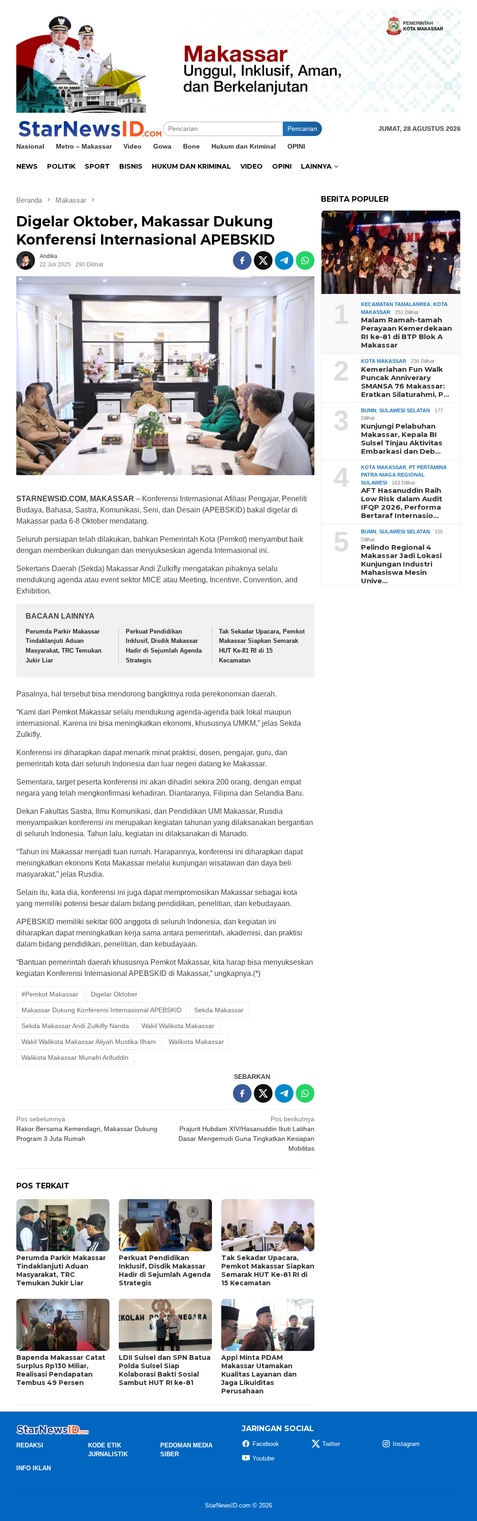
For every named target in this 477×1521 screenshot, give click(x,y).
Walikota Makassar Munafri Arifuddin (75, 1057)
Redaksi (29, 1445)
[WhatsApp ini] (305, 260)
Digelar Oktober (114, 994)
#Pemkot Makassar (49, 994)
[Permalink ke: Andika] (25, 260)
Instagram (406, 1443)
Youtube (263, 1458)
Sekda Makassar (219, 1010)
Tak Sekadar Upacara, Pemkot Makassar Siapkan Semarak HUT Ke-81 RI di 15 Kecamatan (267, 1270)
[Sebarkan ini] (242, 260)
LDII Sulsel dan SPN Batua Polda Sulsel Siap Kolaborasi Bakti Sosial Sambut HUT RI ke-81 (165, 1370)
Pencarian (302, 128)
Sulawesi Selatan (404, 410)
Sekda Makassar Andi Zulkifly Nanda (75, 1026)
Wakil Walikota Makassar (178, 1026)
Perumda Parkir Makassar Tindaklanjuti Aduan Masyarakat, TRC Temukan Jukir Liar (61, 1270)
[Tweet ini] (263, 260)
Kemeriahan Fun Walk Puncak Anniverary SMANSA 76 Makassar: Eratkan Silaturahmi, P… (405, 382)
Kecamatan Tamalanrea (395, 304)
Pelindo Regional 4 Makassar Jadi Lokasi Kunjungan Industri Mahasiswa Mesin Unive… (401, 564)
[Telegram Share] (284, 260)
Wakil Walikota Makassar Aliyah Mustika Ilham (88, 1041)
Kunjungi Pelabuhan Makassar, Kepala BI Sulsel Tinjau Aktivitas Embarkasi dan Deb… (402, 439)
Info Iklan (33, 1468)
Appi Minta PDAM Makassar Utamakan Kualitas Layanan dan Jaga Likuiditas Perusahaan (259, 1374)
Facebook (265, 1443)
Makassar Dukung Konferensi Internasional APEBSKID (101, 1010)
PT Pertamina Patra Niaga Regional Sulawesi (404, 474)
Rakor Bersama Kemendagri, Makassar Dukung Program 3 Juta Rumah (86, 1128)
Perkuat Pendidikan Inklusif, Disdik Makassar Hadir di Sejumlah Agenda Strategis (165, 1270)
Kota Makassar (383, 361)
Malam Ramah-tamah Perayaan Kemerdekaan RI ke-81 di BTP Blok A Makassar (406, 332)
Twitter (331, 1443)
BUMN (368, 410)
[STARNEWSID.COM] (89, 128)
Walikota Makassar (196, 1041)
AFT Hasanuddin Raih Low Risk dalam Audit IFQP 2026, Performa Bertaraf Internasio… (401, 503)
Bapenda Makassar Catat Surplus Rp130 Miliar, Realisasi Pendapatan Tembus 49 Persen (60, 1370)
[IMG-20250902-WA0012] (238, 60)
